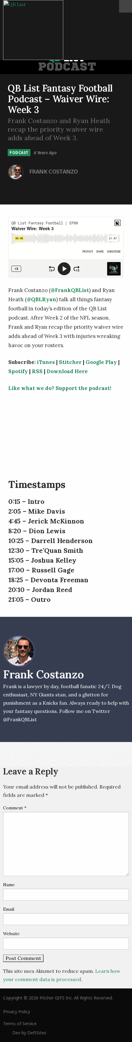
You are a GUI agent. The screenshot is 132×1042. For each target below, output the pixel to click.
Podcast (19, 152)
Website (11, 933)
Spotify (18, 371)
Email (8, 909)
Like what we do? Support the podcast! (59, 388)
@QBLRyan (41, 299)
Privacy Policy (16, 1011)
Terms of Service (20, 1023)
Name (9, 884)
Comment (14, 808)
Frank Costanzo (53, 171)
